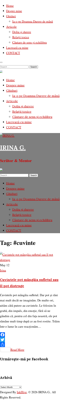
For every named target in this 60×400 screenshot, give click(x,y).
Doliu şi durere (21, 32)
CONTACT (13, 53)
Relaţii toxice (20, 37)
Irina (3, 270)
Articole (11, 27)
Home (10, 6)
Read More (17, 350)
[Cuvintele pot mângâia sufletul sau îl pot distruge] (30, 260)
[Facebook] (30, 334)
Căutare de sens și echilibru (29, 42)
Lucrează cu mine (17, 48)
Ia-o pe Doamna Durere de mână (32, 21)
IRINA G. (13, 148)
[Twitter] (30, 339)
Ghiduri (11, 16)
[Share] (30, 344)
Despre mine (14, 11)
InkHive (22, 392)
